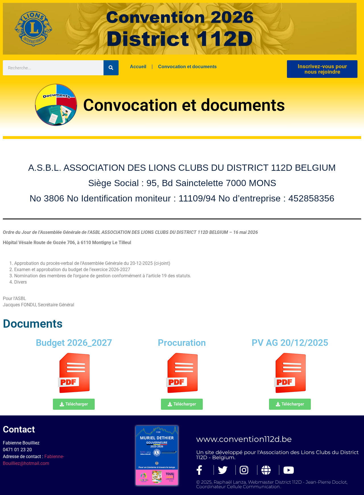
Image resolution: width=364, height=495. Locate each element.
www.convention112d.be (244, 439)
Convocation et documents (187, 66)
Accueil (138, 66)
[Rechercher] (111, 67)
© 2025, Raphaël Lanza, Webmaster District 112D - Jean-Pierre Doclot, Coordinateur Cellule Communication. (272, 484)
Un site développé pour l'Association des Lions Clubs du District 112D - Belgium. (277, 455)
